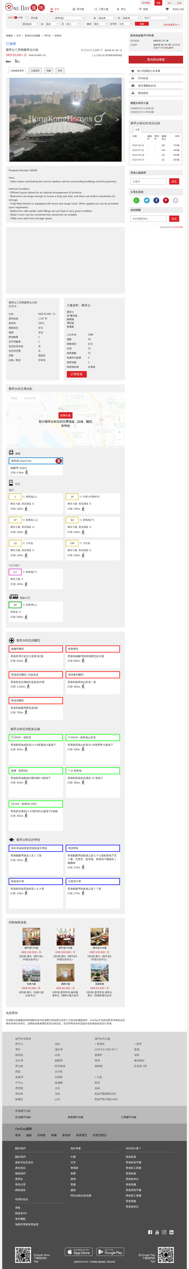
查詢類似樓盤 (156, 59)
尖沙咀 (59, 1071)
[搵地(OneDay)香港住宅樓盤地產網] (25, 6)
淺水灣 (59, 1049)
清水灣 (19, 1060)
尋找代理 (20, 1184)
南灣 (97, 1060)
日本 (73, 1162)
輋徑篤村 (139, 1060)
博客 (17, 1207)
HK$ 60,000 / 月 (31, 988)
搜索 (142, 24)
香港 (18, 1135)
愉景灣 (19, 1077)
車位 (123, 9)
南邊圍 (59, 1082)
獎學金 (19, 1178)
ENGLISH (178, 9)
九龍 (98, 1077)
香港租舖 (131, 1173)
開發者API (21, 1213)
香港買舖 (131, 1201)
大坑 (57, 1088)
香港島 (100, 1043)
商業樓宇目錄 (75, 1117)
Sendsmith (177, 227)
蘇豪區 (19, 1099)
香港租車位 (132, 1178)
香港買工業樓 (133, 1195)
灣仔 (17, 1049)
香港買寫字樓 (133, 1190)
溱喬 (136, 1054)
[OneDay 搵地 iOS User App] (78, 1252)
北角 (57, 1093)
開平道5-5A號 (31, 948)
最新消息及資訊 (24, 1162)
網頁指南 (20, 1190)
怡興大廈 (31, 984)
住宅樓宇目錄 (23, 1117)
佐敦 (57, 1054)
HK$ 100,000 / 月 (31, 952)
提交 (174, 181)
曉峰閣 (98, 1066)
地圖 (49, 70)
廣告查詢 (20, 1167)
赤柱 (57, 1043)
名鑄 (97, 1088)
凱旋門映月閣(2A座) (106, 1099)
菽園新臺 (99, 984)
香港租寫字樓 (133, 1162)
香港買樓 (131, 1184)
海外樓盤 (146, 3)
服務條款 (102, 1262)
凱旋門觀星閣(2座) (105, 1093)
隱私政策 (111, 1262)
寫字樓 (80, 9)
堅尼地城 (60, 1066)
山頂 (57, 1099)
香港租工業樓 (133, 1167)
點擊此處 (65, 415)
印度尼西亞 (99, 1135)
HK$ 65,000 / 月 (99, 988)
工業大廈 (103, 9)
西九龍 (19, 1066)
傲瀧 (136, 1049)
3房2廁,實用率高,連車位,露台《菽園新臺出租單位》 (99, 995)
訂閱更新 (77, 374)
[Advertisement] (65, 258)
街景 (60, 70)
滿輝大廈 (65, 984)
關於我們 (20, 1156)
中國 (73, 1156)
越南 (29, 1135)
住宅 (56, 9)
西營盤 (19, 1088)
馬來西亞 (81, 1135)
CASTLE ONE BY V (106, 1049)
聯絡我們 (20, 1173)
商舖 (145, 9)
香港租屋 (131, 1156)
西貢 (17, 1071)
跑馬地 (19, 1054)
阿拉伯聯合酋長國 (81, 1195)
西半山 (19, 1043)
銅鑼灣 (59, 1060)
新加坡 (66, 1135)
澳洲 (73, 1178)
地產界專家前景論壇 (26, 1224)
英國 (73, 1184)
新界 (138, 1043)
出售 (137, 129)
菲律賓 (41, 1135)
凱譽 (97, 1082)
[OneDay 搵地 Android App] (110, 1252)
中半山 (19, 1082)
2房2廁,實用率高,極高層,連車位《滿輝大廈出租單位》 (65, 995)
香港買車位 (132, 1206)
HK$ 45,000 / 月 (65, 988)
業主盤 (34, 18)
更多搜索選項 (170, 24)
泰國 (54, 1135)
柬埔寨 (74, 1167)
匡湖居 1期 (140, 1066)
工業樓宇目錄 (128, 1117)
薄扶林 (19, 1093)
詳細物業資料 (17, 70)
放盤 (158, 3)
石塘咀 (59, 1077)
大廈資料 (35, 70)
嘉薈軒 (98, 1054)
